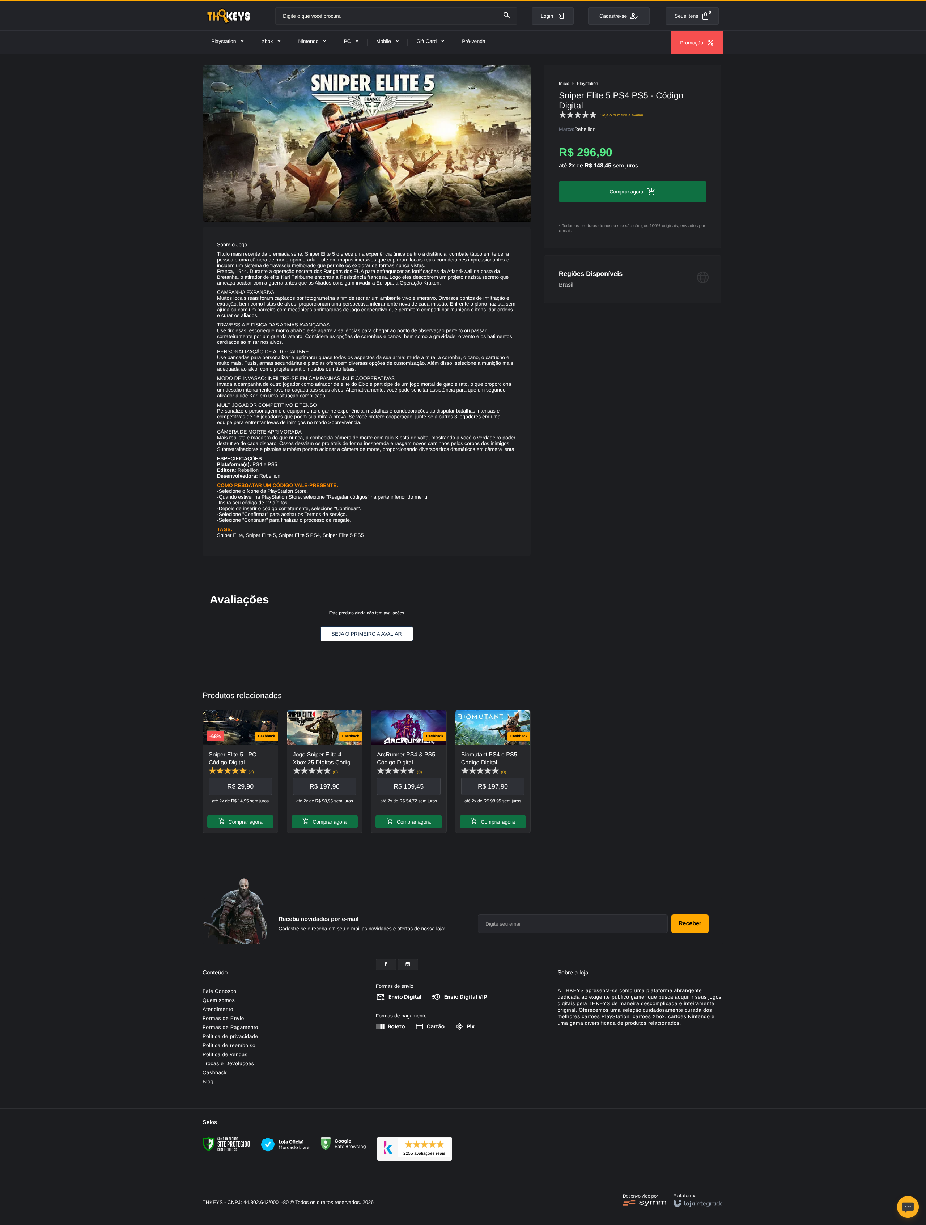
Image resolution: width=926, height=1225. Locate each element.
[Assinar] (690, 923)
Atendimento (218, 1009)
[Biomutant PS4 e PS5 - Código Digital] (492, 771)
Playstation (587, 83)
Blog (208, 1081)
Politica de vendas (225, 1054)
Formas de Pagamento (230, 1027)
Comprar (619, 192)
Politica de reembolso (229, 1045)
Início (564, 83)
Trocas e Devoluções (228, 1063)
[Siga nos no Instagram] (408, 964)
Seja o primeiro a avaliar (367, 634)
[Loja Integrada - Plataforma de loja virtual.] (698, 1200)
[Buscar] (506, 15)
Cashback (215, 1072)
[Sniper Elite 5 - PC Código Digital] (240, 771)
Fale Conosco (220, 991)
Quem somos (219, 1000)
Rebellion (584, 129)
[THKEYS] (229, 16)
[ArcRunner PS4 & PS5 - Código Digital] (408, 771)
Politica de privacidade (230, 1036)
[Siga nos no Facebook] (386, 964)
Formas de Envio (223, 1018)
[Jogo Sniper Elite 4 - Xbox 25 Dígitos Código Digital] (324, 771)
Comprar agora (246, 822)
